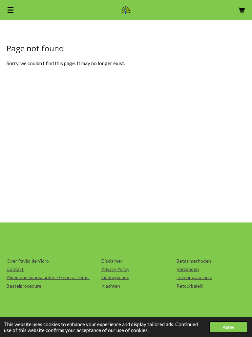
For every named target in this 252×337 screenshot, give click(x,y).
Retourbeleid (190, 286)
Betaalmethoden (194, 261)
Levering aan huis (194, 277)
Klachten (110, 286)
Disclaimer (111, 261)
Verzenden (188, 269)
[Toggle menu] (10, 9)
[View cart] (241, 9)
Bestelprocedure (24, 286)
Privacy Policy (115, 269)
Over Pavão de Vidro (28, 261)
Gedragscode (115, 277)
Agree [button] (228, 327)
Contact (15, 269)
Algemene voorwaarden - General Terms (48, 277)
